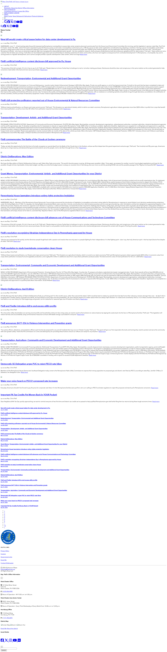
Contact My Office (23, 11)
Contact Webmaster (7, 563)
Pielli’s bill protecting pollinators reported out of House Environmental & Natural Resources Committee (50, 100)
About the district (12, 628)
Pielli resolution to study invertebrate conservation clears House (31, 248)
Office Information (28, 8)
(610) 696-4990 (7, 591)
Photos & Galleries (37, 16)
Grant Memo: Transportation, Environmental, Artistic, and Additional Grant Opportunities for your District (51, 173)
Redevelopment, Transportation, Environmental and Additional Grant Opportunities (41, 78)
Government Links (6, 557)
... (4, 524)
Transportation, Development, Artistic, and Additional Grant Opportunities (36, 117)
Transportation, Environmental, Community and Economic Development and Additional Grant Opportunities (53, 265)
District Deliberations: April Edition (17, 289)
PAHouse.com (8, 19)
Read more (83, 54)
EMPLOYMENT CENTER (11, 13)
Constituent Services (10, 11)
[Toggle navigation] (1, 3)
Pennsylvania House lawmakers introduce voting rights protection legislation (37, 195)
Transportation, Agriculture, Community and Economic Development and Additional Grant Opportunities (51, 340)
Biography (7, 8)
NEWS (6, 14)
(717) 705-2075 (7, 618)
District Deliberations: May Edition (17, 156)
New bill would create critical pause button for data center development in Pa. (38, 39)
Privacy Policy (5, 551)
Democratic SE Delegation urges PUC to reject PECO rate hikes (31, 364)
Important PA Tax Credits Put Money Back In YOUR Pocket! (29, 394)
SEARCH (3, 650)
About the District (16, 8)
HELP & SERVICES (9, 9)
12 (5, 526)
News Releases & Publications (22, 16)
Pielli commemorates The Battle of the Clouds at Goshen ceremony (33, 139)
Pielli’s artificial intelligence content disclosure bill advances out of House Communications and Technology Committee (58, 217)
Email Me (4, 560)
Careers (3, 554)
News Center (8, 16)
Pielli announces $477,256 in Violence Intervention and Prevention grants (36, 323)
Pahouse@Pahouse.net (8, 569)
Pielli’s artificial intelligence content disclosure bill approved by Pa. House (36, 61)
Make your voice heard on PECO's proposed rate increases (29, 381)
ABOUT (6, 6)
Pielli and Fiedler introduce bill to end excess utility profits (28, 306)
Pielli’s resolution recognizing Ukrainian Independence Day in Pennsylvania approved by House (46, 233)
